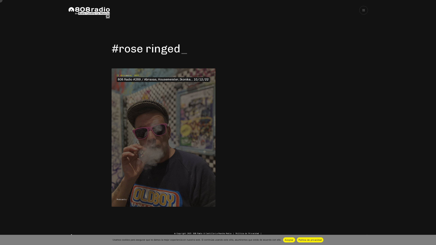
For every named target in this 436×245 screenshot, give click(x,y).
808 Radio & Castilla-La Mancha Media (212, 233)
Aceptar (289, 240)
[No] (431, 240)
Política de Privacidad (247, 233)
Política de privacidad (310, 240)
